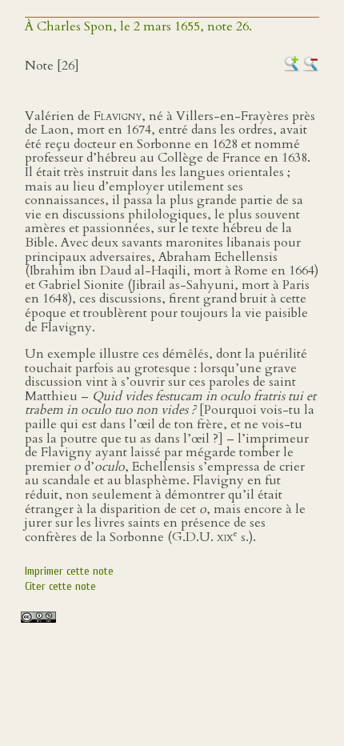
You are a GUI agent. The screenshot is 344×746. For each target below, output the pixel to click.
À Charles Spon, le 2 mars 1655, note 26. (138, 26)
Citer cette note (60, 586)
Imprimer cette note (69, 571)
